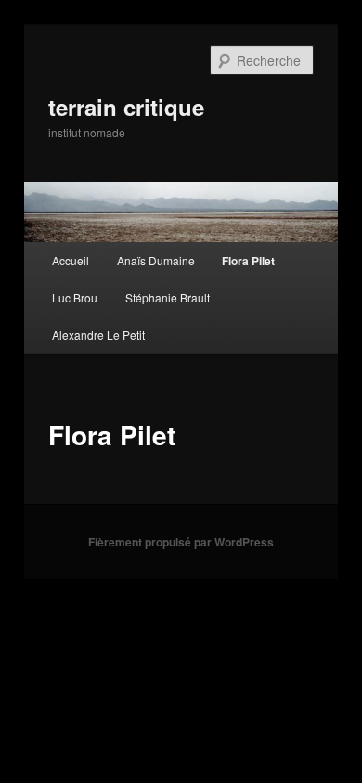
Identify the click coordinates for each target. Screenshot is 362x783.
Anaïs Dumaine (156, 260)
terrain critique (126, 106)
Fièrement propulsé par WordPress (181, 541)
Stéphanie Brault (167, 297)
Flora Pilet (248, 260)
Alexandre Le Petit (98, 334)
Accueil (70, 260)
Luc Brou (74, 297)
